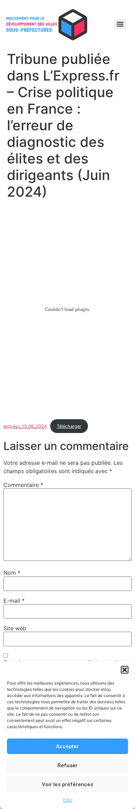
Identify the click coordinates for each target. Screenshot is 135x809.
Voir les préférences (67, 784)
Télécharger (69, 426)
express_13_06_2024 (25, 426)
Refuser (67, 765)
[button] (124, 669)
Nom (11, 572)
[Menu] (120, 24)
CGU (67, 800)
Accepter (67, 746)
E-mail (14, 600)
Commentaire (23, 485)
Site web (14, 628)
